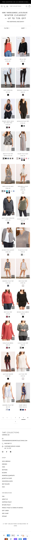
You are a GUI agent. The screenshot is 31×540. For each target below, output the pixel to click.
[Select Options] (13, 116)
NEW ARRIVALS (6, 461)
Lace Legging (8, 90)
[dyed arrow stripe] (17, 158)
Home (4, 12)
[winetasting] (9, 127)
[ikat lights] (23, 285)
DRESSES (4, 464)
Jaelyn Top (8, 59)
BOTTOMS (4, 470)
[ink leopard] (24, 126)
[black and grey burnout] (23, 95)
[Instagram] (2, 452)
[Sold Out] (13, 54)
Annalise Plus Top (23, 121)
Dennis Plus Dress (23, 312)
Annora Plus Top (8, 405)
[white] (24, 254)
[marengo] (19, 158)
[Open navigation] (2, 6)
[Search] (26, 6)
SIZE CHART (5, 513)
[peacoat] (23, 409)
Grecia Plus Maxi (8, 186)
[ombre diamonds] (8, 285)
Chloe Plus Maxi (23, 153)
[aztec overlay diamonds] (2, 191)
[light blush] (23, 378)
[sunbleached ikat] (3, 158)
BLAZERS (4, 472)
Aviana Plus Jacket (8, 250)
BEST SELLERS (6, 484)
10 (27, 417)
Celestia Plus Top (23, 219)
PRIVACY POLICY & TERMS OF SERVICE (12, 508)
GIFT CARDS (5, 510)
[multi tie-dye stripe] (26, 158)
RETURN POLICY (6, 505)
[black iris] (9, 192)
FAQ (3, 496)
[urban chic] (22, 223)
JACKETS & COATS (7, 478)
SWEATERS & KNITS (7, 481)
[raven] (7, 127)
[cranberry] (7, 316)
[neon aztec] (8, 254)
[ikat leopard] (25, 409)
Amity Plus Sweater (8, 218)
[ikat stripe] (7, 409)
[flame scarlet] (8, 64)
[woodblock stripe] (22, 158)
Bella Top (23, 59)
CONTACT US (5, 434)
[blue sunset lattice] (13, 191)
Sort (23, 28)
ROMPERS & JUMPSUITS (8, 475)
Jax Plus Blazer (8, 374)
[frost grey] (22, 254)
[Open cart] (29, 6)
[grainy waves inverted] (20, 347)
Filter (6, 28)
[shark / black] (8, 222)
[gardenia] (23, 192)
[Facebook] (6, 452)
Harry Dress (23, 405)
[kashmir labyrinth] (12, 158)
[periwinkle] (9, 409)
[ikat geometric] (22, 160)
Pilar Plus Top (23, 250)
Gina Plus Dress (8, 343)
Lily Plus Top (23, 374)
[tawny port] (24, 223)
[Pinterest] (10, 452)
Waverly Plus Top (8, 281)
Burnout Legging (23, 90)
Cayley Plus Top (23, 343)
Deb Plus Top (8, 312)
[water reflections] (11, 191)
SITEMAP (4, 516)
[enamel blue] (7, 191)
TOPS (3, 467)
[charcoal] (9, 316)
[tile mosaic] (9, 191)
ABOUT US (5, 499)
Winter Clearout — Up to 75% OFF (17, 12)
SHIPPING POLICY (7, 502)
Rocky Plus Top (8, 153)
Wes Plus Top (23, 281)
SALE (3, 487)
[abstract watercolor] (8, 158)
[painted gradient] (10, 158)
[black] (23, 64)
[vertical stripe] (4, 191)
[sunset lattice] (24, 158)
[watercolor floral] (20, 409)
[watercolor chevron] (28, 158)
